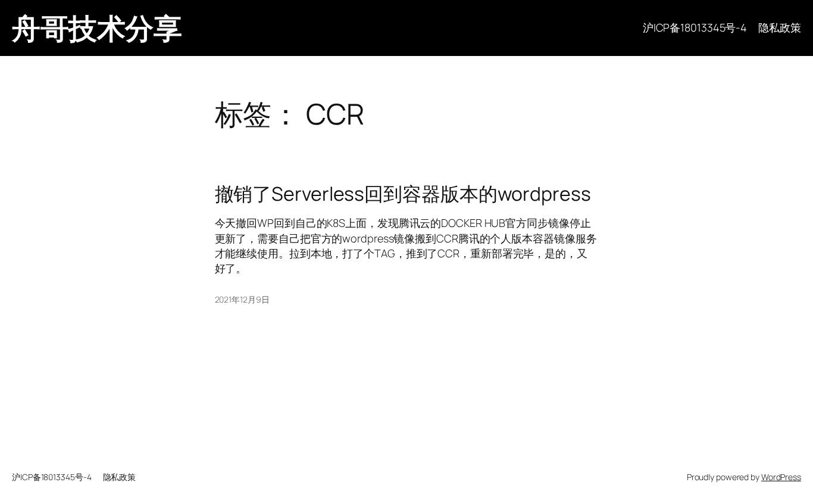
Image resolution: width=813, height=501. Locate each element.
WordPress (781, 477)
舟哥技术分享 (97, 27)
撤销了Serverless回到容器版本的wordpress (403, 193)
